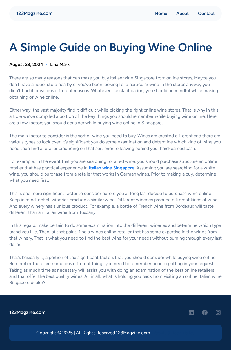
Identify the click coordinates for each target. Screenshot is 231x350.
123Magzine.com (34, 13)
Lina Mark (60, 64)
